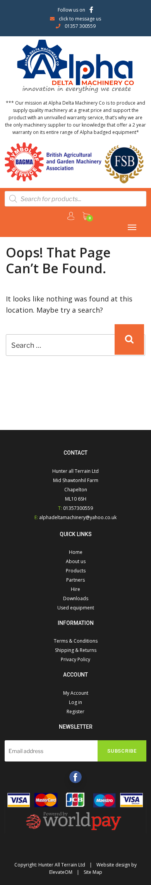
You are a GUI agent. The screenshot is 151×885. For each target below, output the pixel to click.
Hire (75, 589)
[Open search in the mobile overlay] (75, 198)
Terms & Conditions (76, 641)
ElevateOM (60, 872)
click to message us (80, 18)
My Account (75, 693)
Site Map (93, 872)
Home (75, 552)
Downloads (75, 598)
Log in (75, 702)
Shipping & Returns (75, 650)
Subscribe (122, 751)
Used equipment (75, 607)
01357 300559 (80, 26)
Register (75, 711)
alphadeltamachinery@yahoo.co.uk (78, 517)
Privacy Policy (75, 659)
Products (76, 570)
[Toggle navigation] (132, 227)
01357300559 (78, 508)
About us (76, 561)
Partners (75, 580)
